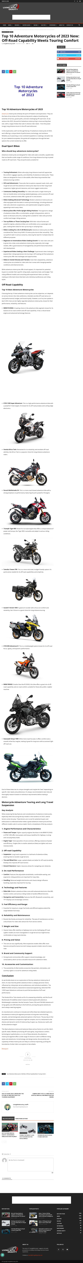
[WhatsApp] (14, 71)
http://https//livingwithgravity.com (20, 1106)
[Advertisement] (31, 17)
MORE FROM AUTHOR (21, 1118)
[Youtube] (80, 1)
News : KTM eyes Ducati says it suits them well (45, 1221)
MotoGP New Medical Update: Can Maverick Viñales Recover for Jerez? (9, 1134)
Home (4, 25)
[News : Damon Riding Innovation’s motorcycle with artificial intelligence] (33, 1215)
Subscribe (77, 58)
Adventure (5, 114)
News (9, 25)
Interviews (52, 25)
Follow (78, 55)
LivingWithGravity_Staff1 (9, 43)
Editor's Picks (9, 29)
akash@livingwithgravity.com (35, 1255)
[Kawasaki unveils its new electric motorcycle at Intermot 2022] (33, 1230)
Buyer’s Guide (26, 25)
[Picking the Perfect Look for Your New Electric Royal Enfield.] (28, 1128)
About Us (61, 25)
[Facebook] (74, 1)
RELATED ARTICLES (8, 1118)
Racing (36, 25)
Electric (43, 25)
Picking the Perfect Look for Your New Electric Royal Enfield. (27, 1136)
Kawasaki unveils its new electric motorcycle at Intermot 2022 (45, 1230)
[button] (79, 25)
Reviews (17, 25)
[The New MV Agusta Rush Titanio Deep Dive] (46, 1128)
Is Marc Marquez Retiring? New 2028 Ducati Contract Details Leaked (73, 94)
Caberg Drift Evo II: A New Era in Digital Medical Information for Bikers (42, 1095)
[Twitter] (77, 1)
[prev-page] (3, 1142)
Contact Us (69, 25)
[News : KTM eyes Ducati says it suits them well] (33, 1223)
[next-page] (5, 1142)
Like (79, 51)
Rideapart (5, 1049)
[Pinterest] (10, 71)
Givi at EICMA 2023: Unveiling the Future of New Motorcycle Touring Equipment (13, 1095)
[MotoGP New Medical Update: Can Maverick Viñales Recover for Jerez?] (10, 1127)
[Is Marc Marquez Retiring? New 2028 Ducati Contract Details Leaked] (61, 95)
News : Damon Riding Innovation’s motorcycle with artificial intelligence (46, 1215)
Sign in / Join (5, 1)
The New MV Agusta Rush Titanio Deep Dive (73, 85)
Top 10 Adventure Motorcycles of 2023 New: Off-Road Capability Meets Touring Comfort (26, 1074)
